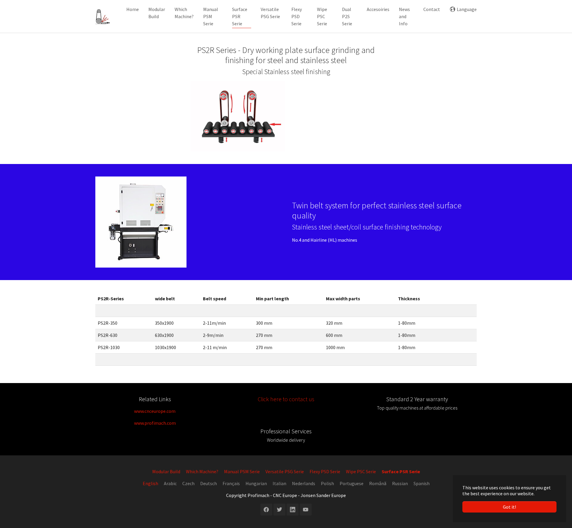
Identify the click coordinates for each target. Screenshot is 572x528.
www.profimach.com (155, 423)
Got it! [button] (509, 507)
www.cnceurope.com (154, 411)
